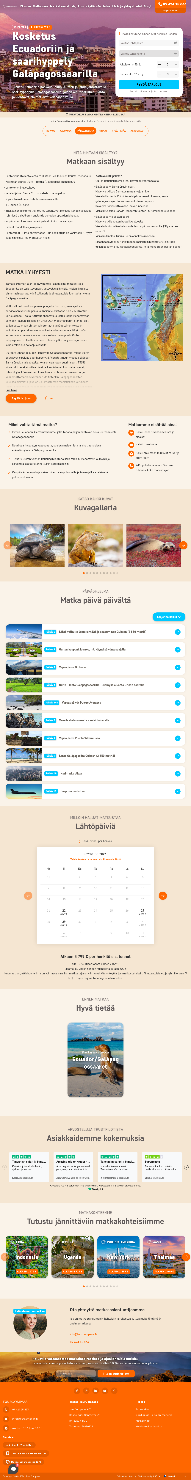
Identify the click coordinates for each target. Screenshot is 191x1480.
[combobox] (149, 43)
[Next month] (163, 896)
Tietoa (140, 1402)
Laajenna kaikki (167, 617)
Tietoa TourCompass (83, 1402)
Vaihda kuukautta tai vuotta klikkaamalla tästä (95, 859)
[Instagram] (86, 1391)
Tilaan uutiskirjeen (116, 1373)
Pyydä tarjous (149, 84)
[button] (64, 912)
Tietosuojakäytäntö (147, 1476)
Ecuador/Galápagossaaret (70, 121)
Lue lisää (11, 390)
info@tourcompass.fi (83, 1334)
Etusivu (25, 6)
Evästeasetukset (125, 1476)
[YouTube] (105, 1391)
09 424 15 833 (174, 4)
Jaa (51, 398)
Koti (52, 121)
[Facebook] (77, 1391)
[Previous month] (28, 896)
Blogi (147, 6)
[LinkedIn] (95, 1391)
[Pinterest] (114, 1391)
